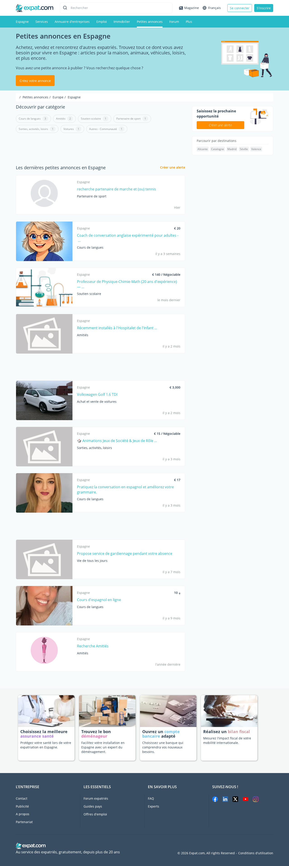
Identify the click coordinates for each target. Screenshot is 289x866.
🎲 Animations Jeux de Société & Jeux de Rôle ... (117, 440)
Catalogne (217, 149)
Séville (244, 149)
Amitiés (63, 118)
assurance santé (37, 736)
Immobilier (122, 21)
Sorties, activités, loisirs (36, 129)
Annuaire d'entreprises (72, 21)
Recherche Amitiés (93, 646)
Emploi (101, 21)
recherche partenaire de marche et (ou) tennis (116, 189)
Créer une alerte (172, 167)
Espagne (22, 21)
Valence (256, 149)
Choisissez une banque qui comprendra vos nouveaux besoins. (162, 747)
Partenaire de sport (131, 118)
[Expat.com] (34, 7)
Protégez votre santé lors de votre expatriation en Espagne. (45, 745)
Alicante (203, 149)
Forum (174, 21)
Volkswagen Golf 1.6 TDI (97, 394)
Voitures (71, 129)
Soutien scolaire (93, 118)
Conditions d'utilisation (255, 853)
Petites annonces (150, 21)
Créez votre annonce (35, 81)
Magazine (191, 8)
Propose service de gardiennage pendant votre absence (124, 553)
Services (41, 21)
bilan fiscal (239, 731)
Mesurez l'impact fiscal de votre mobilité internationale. (227, 740)
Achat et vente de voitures (97, 401)
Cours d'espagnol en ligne (99, 599)
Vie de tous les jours (92, 560)
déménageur (94, 736)
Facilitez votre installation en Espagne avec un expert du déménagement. (103, 747)
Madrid (231, 149)
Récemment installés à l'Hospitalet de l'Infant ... (117, 327)
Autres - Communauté (105, 129)
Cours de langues (32, 118)
